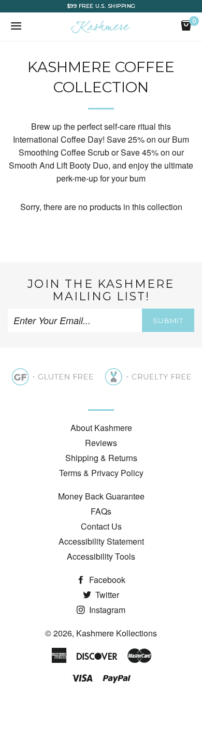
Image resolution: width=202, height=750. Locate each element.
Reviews (101, 443)
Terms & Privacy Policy (101, 473)
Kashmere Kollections (116, 633)
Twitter (106, 595)
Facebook (106, 580)
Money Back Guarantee (101, 496)
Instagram (106, 610)
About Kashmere (101, 428)
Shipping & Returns (101, 458)
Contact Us (101, 526)
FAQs (101, 511)
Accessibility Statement (101, 541)
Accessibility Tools (101, 556)
